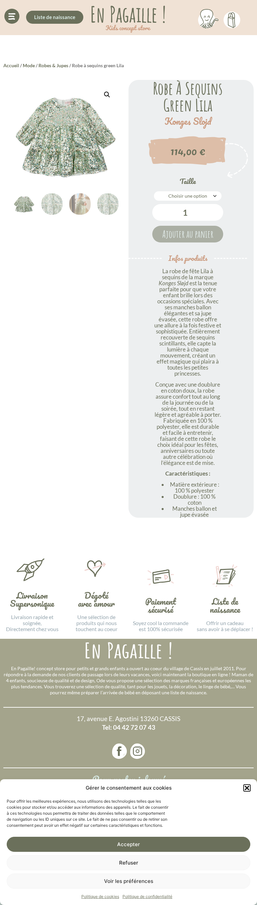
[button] (247, 788)
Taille (188, 181)
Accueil (11, 65)
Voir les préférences (128, 881)
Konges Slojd (188, 121)
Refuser (128, 863)
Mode (29, 65)
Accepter (128, 844)
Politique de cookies (100, 896)
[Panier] (232, 18)
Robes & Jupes (53, 65)
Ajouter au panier (187, 234)
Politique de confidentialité (147, 896)
